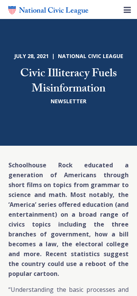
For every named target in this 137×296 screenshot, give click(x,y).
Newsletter (68, 101)
